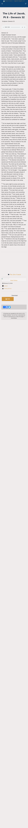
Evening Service (7, 288)
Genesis (6, 285)
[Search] (2, 3)
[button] (14, 33)
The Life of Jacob (15, 274)
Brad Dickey (13, 280)
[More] (25, 3)
